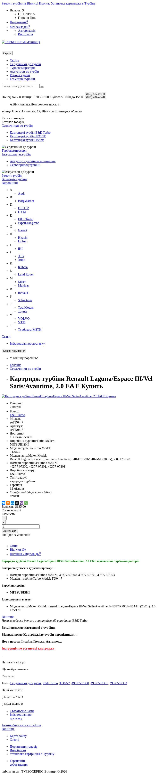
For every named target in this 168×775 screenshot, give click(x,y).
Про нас (44, 3)
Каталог (13, 122)
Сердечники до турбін (25, 64)
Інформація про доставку (27, 343)
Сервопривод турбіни (25, 165)
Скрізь (14, 60)
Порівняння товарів (23, 746)
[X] (17, 503)
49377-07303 (118, 683)
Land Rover (26, 274)
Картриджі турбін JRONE (28, 136)
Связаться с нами (22, 711)
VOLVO (24, 318)
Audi (21, 193)
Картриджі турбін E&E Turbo (30, 132)
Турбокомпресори (22, 67)
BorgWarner (26, 201)
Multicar (23, 285)
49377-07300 (80, 683)
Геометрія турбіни (22, 79)
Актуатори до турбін (24, 71)
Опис (13, 546)
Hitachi (22, 237)
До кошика (9, 530)
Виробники (10, 183)
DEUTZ (23, 208)
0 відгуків (15, 406)
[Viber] (21, 503)
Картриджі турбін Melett (27, 140)
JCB (21, 256)
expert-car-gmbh (28, 223)
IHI (20, 248)
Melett (22, 281)
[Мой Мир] (12, 503)
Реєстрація (25, 34)
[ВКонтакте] (3, 503)
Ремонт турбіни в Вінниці (20, 3)
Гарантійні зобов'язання (18, 762)
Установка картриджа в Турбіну (73, 3)
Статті (6, 336)
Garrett (22, 230)
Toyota (22, 311)
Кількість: (8, 514)
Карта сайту (18, 736)
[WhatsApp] (26, 503)
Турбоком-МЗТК (29, 329)
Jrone (21, 259)
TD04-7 (64, 683)
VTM (21, 322)
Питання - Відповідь (25, 554)
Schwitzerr (25, 300)
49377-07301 (99, 683)
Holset (22, 241)
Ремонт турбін (20, 75)
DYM (22, 212)
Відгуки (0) (18, 549)
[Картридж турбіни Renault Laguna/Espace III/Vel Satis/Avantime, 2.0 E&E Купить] (59, 396)
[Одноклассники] (8, 503)
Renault (23, 293)
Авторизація (26, 30)
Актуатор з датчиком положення (33, 161)
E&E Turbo (25, 219)
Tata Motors (26, 307)
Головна (15, 365)
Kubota (23, 267)
